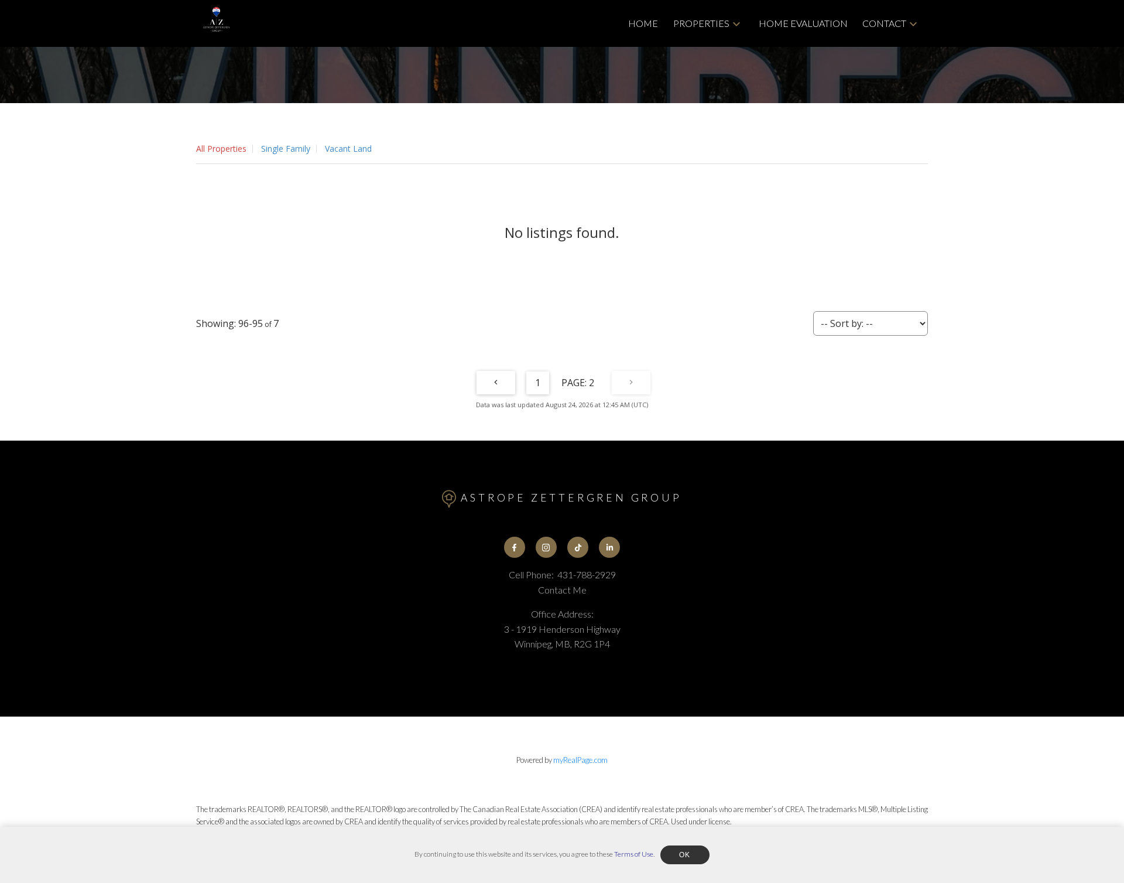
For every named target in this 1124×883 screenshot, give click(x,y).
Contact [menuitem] (884, 23)
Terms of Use (633, 854)
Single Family (285, 148)
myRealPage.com (580, 760)
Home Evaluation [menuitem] (803, 23)
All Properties (221, 148)
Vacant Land (348, 148)
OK (685, 855)
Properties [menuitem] (701, 23)
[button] (514, 547)
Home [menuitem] (643, 23)
